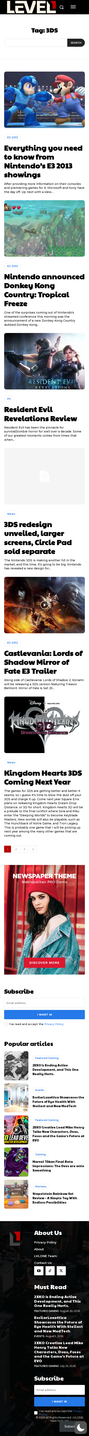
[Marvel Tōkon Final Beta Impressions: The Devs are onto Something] (16, 1161)
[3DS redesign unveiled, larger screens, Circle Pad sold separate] (44, 476)
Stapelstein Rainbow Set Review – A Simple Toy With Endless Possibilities (54, 1197)
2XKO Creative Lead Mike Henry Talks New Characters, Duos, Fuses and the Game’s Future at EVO (58, 1133)
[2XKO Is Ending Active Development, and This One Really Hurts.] (16, 1065)
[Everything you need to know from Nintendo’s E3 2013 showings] (44, 100)
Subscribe (72, 1426)
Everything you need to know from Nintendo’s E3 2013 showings (43, 161)
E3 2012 (12, 642)
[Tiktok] (50, 1270)
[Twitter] (61, 1270)
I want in (44, 1014)
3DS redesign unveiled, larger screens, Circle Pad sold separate (38, 537)
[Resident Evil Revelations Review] (44, 361)
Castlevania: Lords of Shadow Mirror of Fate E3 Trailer (43, 662)
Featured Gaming (47, 1058)
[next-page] (33, 849)
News (11, 513)
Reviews (40, 1186)
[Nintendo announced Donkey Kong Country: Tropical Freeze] (44, 228)
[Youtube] (38, 1270)
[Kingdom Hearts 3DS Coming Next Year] (44, 725)
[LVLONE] (31, 7)
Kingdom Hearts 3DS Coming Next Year (43, 777)
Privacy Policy (53, 1024)
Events (39, 1090)
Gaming (40, 1154)
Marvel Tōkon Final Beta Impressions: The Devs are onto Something (58, 1165)
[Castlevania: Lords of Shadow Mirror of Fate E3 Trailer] (44, 605)
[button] (81, 1428)
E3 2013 (12, 137)
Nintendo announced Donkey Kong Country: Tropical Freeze (44, 289)
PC (9, 398)
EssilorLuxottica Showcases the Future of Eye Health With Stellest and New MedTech (58, 1101)
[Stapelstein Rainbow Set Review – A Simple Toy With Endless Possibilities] (16, 1194)
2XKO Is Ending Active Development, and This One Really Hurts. (55, 1069)
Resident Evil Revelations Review (40, 413)
